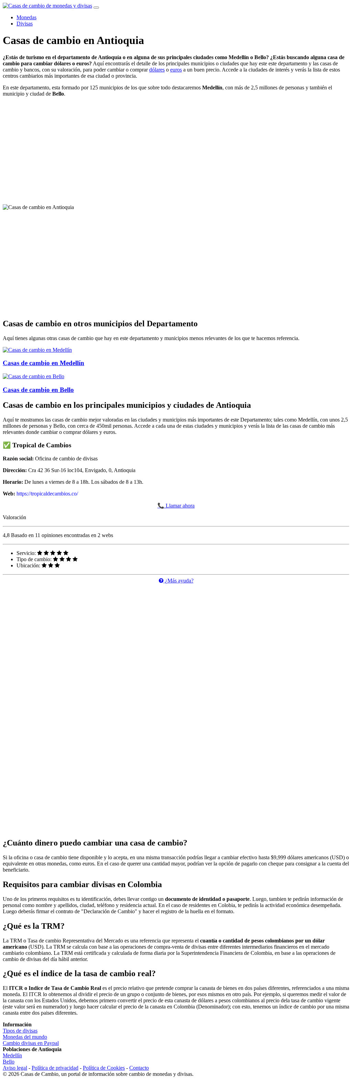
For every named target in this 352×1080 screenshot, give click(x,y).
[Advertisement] (176, 150)
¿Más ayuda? (179, 580)
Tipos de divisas (20, 1031)
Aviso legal (15, 1068)
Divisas (24, 23)
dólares (157, 70)
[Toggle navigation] (96, 8)
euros (176, 70)
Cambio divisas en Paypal (31, 1043)
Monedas (26, 17)
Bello (8, 1062)
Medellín (12, 1055)
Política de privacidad (55, 1068)
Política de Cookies (104, 1068)
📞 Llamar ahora (176, 506)
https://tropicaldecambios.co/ (47, 494)
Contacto (139, 1068)
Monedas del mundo (25, 1037)
